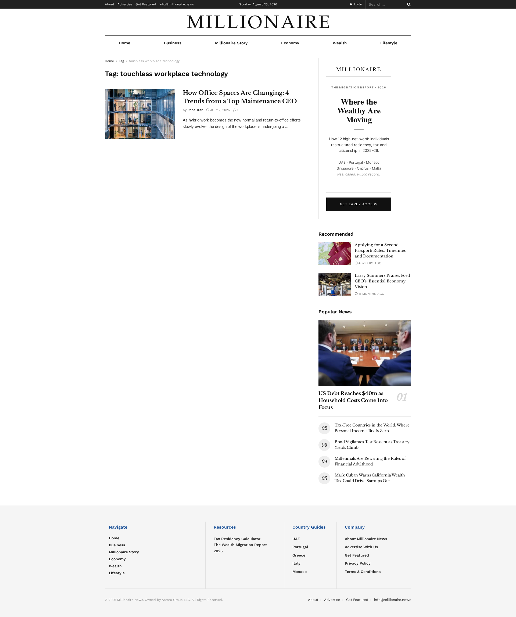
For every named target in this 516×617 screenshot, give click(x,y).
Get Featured (145, 4)
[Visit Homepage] (258, 22)
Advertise (124, 4)
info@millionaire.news (176, 4)
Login (357, 4)
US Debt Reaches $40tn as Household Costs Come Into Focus (353, 400)
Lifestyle (388, 43)
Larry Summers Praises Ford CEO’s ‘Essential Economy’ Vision (382, 281)
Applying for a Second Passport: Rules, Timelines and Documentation (380, 250)
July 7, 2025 (219, 110)
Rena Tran (195, 110)
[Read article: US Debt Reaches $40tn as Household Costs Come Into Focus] (364, 353)
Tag (121, 61)
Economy (290, 43)
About (109, 4)
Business (172, 43)
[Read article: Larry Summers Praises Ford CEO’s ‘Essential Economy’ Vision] (334, 284)
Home (124, 43)
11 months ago (370, 294)
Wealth (340, 43)
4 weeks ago (369, 263)
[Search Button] (407, 4)
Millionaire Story (231, 43)
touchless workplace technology (154, 61)
